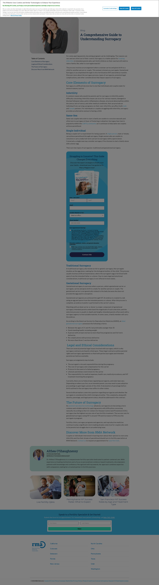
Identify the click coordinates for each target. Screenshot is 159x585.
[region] (79, 8)
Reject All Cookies (124, 8)
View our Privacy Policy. (16, 15)
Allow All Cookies (136, 8)
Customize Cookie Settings (110, 8)
